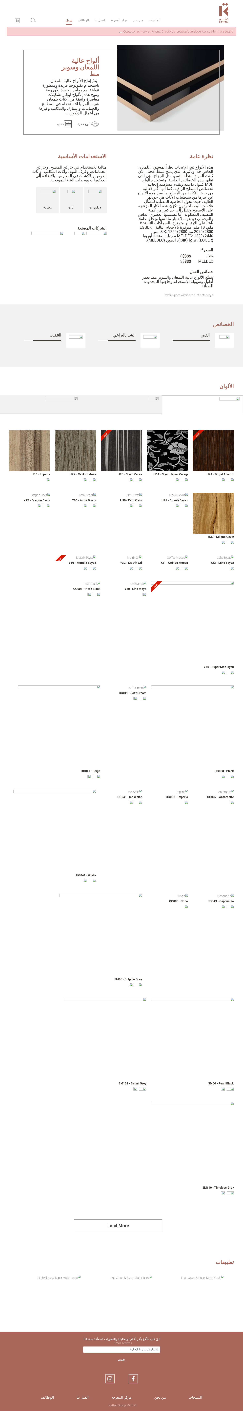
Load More (118, 1225)
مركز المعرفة (119, 20)
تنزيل (69, 20)
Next (12, 1299)
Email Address (123, 1343)
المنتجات (154, 20)
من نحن (138, 20)
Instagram (110, 1378)
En (17, 20)
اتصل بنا (100, 20)
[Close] (120, 32)
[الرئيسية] (207, 13)
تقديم (121, 1359)
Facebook (133, 1378)
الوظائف (83, 20)
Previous (231, 1299)
